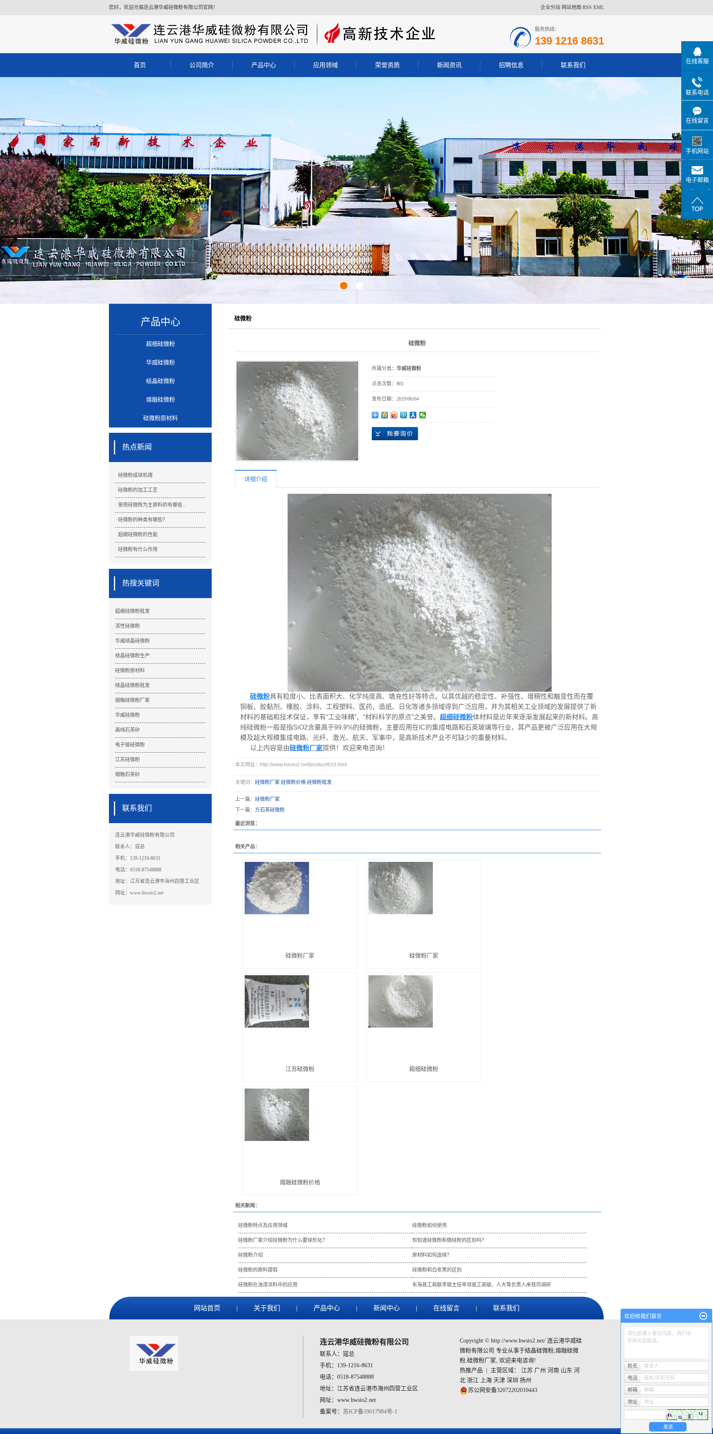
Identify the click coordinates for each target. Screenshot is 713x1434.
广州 (540, 1370)
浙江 (473, 1380)
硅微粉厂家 (267, 782)
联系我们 (573, 64)
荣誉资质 (387, 64)
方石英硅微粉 (270, 810)
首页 (140, 64)
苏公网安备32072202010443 (502, 1390)
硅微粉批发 (319, 782)
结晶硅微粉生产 (132, 656)
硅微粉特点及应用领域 (263, 1225)
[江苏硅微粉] (300, 1015)
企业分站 (550, 7)
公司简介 (201, 64)
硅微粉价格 (293, 782)
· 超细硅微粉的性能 (136, 534)
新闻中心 (386, 1308)
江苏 (527, 1370)
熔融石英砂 (127, 774)
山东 (566, 1370)
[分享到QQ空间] (384, 415)
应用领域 (325, 64)
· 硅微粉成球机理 (134, 475)
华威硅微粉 (160, 362)
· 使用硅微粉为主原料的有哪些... (150, 505)
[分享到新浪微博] (394, 415)
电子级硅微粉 (130, 745)
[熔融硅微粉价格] (300, 1129)
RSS (587, 7)
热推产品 (471, 1370)
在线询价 (395, 433)
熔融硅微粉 (160, 400)
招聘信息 (511, 64)
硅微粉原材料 (160, 418)
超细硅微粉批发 (132, 611)
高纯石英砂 (127, 730)
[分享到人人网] (413, 415)
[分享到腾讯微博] (403, 415)
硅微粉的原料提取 (258, 1270)
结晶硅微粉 (160, 381)
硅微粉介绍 (250, 1255)
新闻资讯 (449, 64)
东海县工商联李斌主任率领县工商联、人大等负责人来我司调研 (481, 1285)
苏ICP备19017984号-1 (370, 1411)
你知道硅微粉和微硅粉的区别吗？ (449, 1240)
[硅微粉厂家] (300, 902)
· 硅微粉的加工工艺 (136, 490)
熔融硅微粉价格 (300, 1182)
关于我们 (267, 1308)
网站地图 (571, 7)
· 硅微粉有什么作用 (136, 549)
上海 (486, 1380)
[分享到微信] (422, 415)
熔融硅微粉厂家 (132, 700)
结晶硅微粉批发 (132, 685)
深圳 (512, 1380)
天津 (499, 1380)
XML (598, 7)
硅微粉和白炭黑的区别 (437, 1270)
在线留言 (446, 1308)
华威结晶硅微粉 (132, 641)
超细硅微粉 (160, 344)
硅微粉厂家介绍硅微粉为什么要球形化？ (282, 1240)
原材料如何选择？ (432, 1255)
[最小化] (703, 1316)
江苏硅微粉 (127, 760)
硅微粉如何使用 (429, 1225)
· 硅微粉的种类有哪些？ (141, 520)
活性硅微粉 (127, 626)
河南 (553, 1370)
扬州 (525, 1380)
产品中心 (263, 64)
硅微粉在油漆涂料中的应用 (267, 1285)
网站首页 (207, 1308)
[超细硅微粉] (423, 1015)
